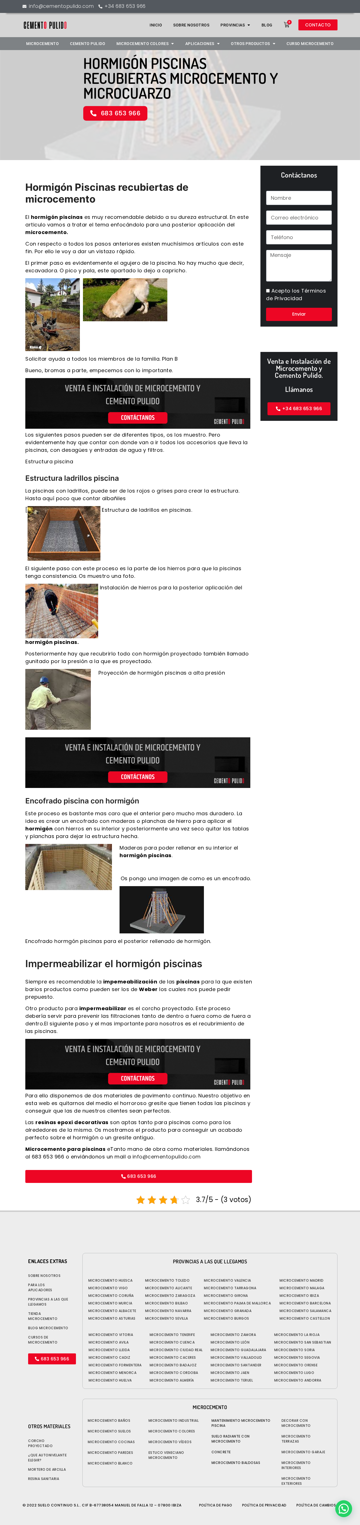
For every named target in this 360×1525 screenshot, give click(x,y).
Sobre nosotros (191, 25)
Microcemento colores (142, 43)
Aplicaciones (199, 43)
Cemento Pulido (87, 43)
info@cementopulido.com (166, 1156)
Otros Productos (250, 43)
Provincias (232, 25)
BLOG (267, 25)
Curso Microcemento (310, 43)
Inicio (156, 25)
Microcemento (42, 43)
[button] (343, 1508)
